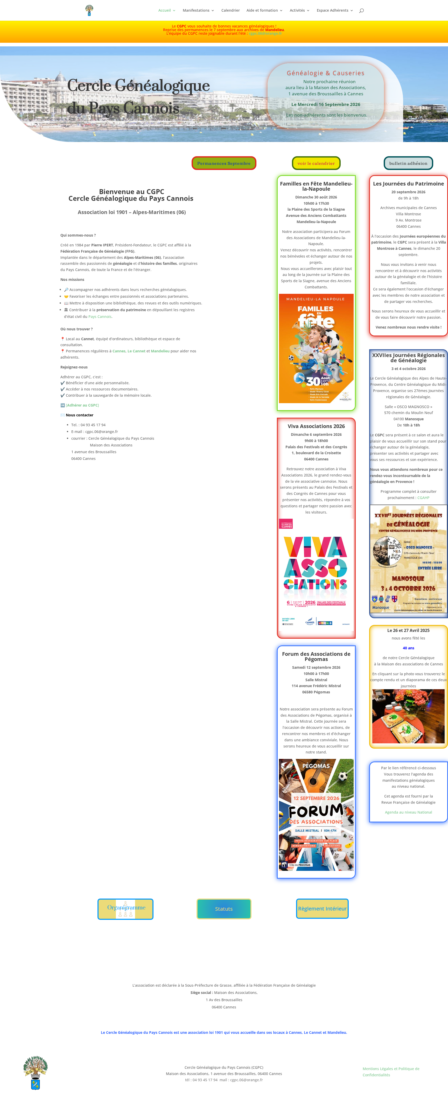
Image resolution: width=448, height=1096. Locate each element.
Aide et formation (262, 11)
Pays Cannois (99, 316)
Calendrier (230, 11)
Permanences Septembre (224, 163)
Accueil (164, 11)
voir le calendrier (316, 163)
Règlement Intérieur (322, 908)
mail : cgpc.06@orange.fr (241, 1079)
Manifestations (196, 11)
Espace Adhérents (332, 11)
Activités (297, 11)
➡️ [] (79, 405)
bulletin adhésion (408, 163)
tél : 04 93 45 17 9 (200, 1079)
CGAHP (423, 497)
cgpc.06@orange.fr (265, 33)
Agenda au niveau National (408, 812)
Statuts (224, 908)
